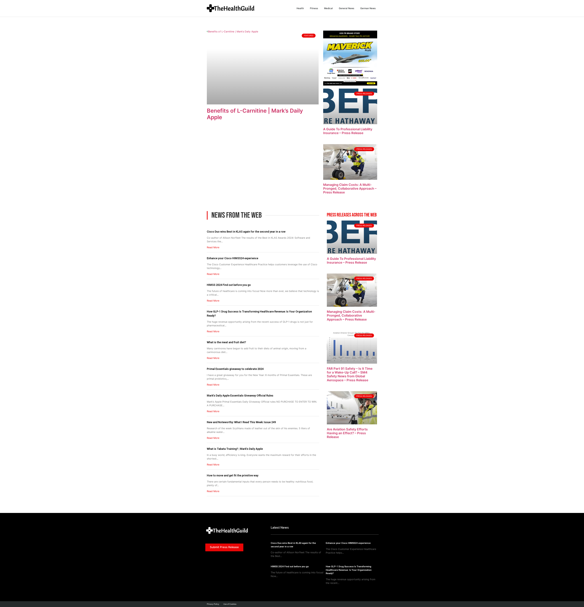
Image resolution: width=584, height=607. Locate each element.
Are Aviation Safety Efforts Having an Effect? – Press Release (347, 433)
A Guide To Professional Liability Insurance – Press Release (347, 131)
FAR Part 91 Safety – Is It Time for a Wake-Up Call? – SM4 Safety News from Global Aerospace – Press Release (349, 374)
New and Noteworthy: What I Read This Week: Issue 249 (241, 422)
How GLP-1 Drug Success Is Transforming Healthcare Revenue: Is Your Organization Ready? (259, 313)
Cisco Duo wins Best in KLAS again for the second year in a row (246, 231)
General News (346, 8)
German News (368, 8)
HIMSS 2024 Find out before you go (229, 284)
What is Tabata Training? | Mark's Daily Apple (235, 448)
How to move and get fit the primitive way (232, 475)
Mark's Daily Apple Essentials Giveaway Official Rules (240, 395)
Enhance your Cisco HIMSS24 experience (232, 258)
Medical (328, 8)
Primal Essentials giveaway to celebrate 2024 (235, 368)
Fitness (314, 8)
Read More (213, 247)
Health (300, 8)
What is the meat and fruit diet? (226, 342)
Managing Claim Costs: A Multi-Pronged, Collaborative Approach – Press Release (350, 188)
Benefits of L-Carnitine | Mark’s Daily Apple (255, 114)
